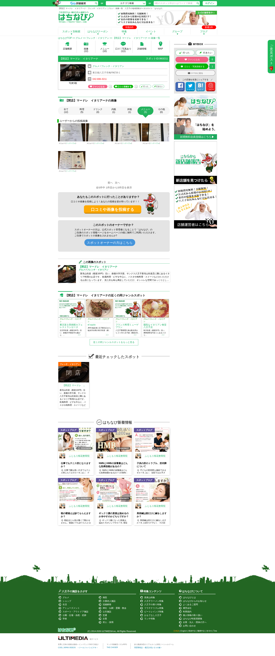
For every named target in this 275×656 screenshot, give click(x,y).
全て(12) (66, 110)
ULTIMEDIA (107, 631)
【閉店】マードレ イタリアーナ (130, 38)
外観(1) (129, 110)
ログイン (209, 3)
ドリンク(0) (97, 110)
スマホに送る (197, 73)
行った (145, 86)
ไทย (215, 631)
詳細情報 (142, 49)
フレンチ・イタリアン (97, 38)
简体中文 (192, 631)
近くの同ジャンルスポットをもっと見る (113, 342)
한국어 (209, 631)
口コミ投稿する (125, 86)
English (184, 631)
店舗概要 (67, 49)
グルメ (79, 38)
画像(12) (86, 50)
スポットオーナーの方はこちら (110, 243)
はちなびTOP (65, 38)
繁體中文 (201, 631)
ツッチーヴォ (70, 143)
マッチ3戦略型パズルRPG (117, 644)
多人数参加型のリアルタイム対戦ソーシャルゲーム (154, 644)
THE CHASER (112, 647)
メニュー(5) (145, 110)
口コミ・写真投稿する (194, 66)
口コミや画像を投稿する (112, 209)
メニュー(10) (104, 50)
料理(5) (82, 110)
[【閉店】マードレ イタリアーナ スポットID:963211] (113, 62)
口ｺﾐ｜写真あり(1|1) (123, 50)
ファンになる (99, 86)
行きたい (159, 86)
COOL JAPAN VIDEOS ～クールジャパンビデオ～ (78, 648)
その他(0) (161, 110)
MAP (160, 49)
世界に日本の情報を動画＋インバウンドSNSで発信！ (78, 644)
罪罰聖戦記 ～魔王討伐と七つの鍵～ (148, 648)
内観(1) (113, 110)
